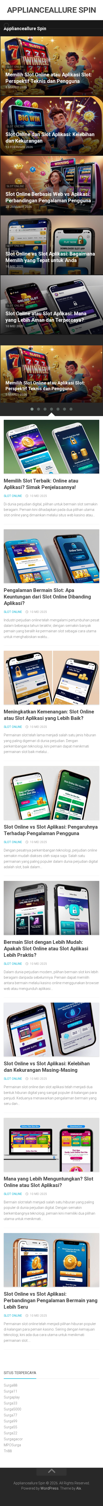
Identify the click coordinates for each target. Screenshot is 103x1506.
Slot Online (15, 66)
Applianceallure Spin (51, 10)
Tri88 (8, 1451)
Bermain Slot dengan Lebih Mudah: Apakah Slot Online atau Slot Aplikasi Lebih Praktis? (46, 948)
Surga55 (10, 1427)
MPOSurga (12, 1445)
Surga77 (10, 1415)
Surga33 (10, 1403)
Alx (78, 1488)
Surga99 (10, 1421)
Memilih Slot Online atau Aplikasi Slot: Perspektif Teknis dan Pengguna (48, 351)
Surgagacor (13, 1439)
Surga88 (10, 1385)
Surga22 (10, 1433)
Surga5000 (12, 1409)
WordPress (49, 1488)
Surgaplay (12, 1397)
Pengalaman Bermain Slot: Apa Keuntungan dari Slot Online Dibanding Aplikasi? (47, 596)
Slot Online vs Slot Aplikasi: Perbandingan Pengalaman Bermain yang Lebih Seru (51, 1300)
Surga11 (10, 1391)
